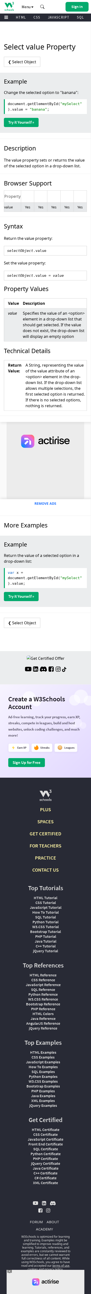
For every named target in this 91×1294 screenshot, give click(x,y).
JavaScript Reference (43, 984)
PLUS (45, 809)
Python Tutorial (45, 921)
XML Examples (43, 1100)
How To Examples (43, 1066)
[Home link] (9, 6)
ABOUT (53, 1221)
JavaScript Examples (43, 1061)
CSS (36, 17)
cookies (33, 1269)
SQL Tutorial (45, 917)
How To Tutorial (45, 912)
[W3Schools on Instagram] (58, 669)
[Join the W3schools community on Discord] (43, 669)
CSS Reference (43, 979)
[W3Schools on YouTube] (28, 669)
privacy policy (53, 1269)
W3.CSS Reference (43, 999)
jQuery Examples (43, 1105)
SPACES (45, 821)
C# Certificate (45, 1177)
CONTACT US (45, 870)
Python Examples (43, 1076)
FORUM (36, 1221)
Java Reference (43, 1018)
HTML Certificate (45, 1129)
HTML (21, 17)
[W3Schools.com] (45, 797)
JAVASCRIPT (58, 17)
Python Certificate (46, 1153)
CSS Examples (43, 1057)
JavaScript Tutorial (45, 907)
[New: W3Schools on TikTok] (64, 669)
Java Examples (43, 1095)
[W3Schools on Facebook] (51, 669)
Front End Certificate (45, 1144)
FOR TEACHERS (45, 846)
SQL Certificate (45, 1148)
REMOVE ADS (45, 503)
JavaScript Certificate (45, 1139)
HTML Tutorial (45, 897)
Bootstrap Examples (43, 1086)
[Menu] (6, 17)
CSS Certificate (45, 1134)
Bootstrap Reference (43, 1004)
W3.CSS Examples (43, 1081)
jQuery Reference (43, 1028)
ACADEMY (44, 1229)
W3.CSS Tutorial (45, 926)
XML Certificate (45, 1182)
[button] (42, 6)
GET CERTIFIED (45, 834)
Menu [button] (26, 6)
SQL (80, 17)
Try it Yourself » (21, 122)
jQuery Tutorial (45, 950)
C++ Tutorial (46, 946)
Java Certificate (45, 1168)
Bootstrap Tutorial (45, 931)
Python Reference (43, 994)
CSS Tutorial (45, 902)
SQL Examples (43, 1071)
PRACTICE (45, 858)
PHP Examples (43, 1090)
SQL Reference (43, 989)
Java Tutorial (45, 941)
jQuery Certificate (45, 1163)
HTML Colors (43, 1013)
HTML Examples (43, 1052)
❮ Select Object (22, 61)
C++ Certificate (45, 1173)
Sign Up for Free (27, 762)
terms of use (60, 1266)
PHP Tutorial (45, 936)
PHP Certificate (45, 1158)
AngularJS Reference (43, 1023)
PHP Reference (43, 1008)
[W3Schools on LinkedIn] (36, 669)
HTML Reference (43, 975)
